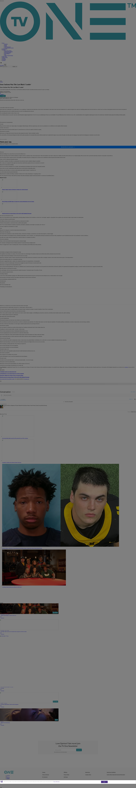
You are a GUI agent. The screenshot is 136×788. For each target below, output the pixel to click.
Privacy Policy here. (56, 781)
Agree (104, 781)
